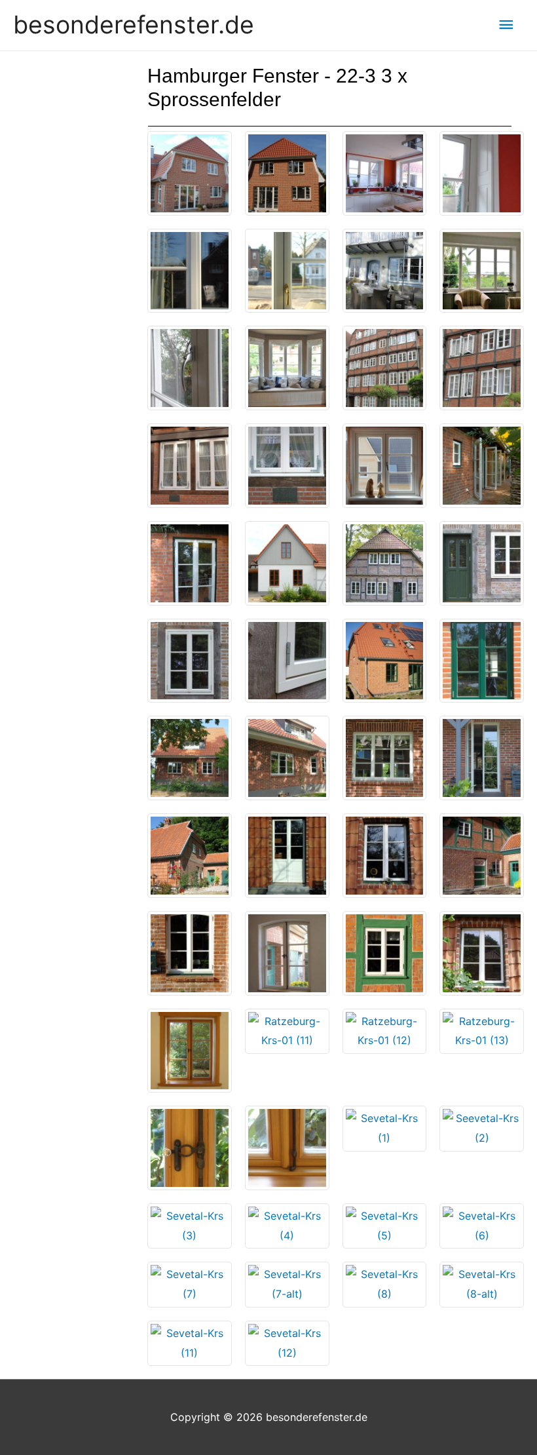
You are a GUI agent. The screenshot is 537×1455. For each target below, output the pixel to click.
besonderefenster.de (133, 24)
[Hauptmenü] (506, 25)
